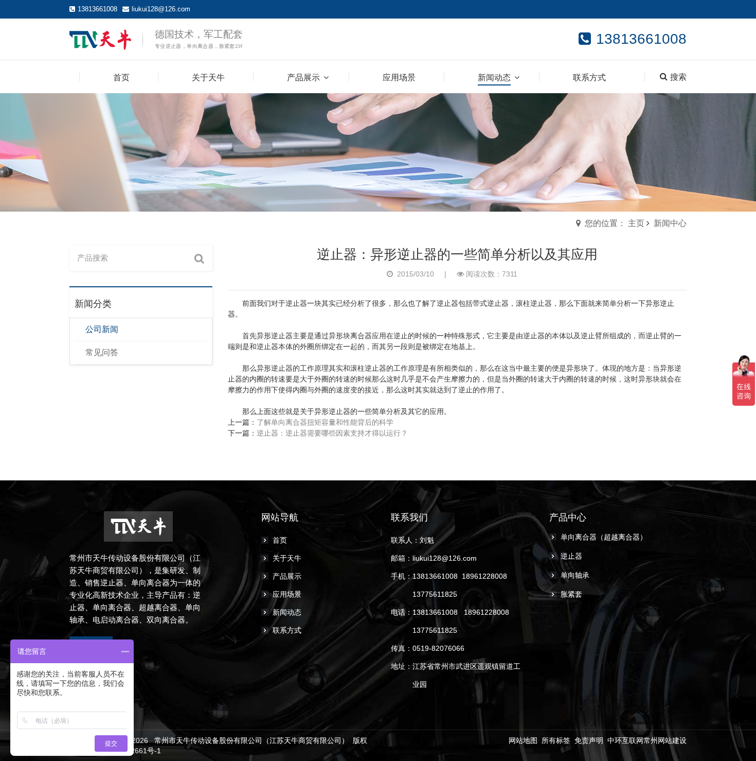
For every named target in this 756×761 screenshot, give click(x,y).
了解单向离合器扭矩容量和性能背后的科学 (325, 422)
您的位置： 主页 (614, 223)
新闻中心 (670, 223)
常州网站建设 (665, 740)
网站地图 (523, 740)
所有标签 (556, 740)
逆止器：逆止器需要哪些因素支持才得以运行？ (332, 433)
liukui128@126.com (161, 9)
